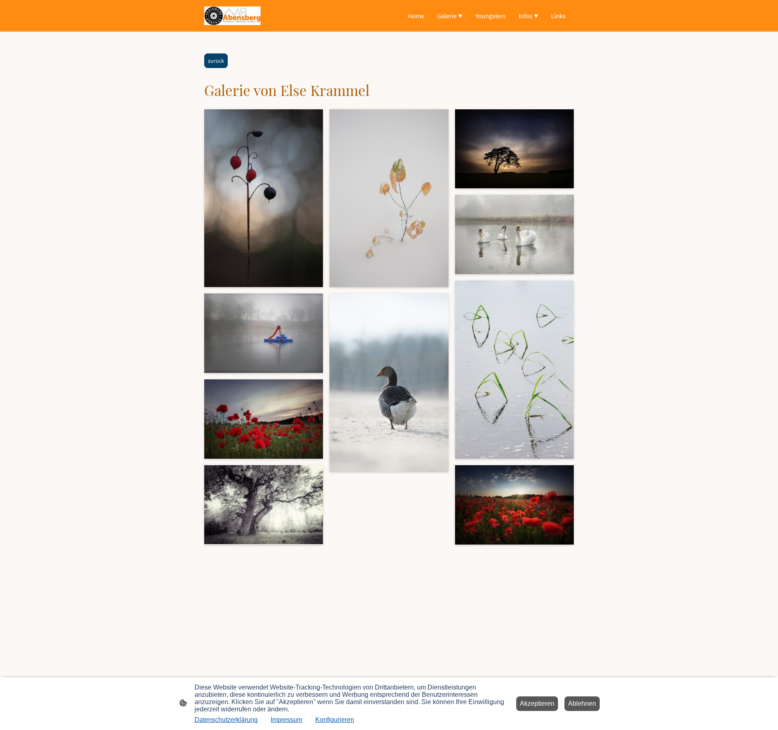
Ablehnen (582, 703)
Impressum (286, 719)
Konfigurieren (334, 719)
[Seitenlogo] (232, 15)
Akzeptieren (537, 703)
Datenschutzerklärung (226, 719)
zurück (216, 60)
